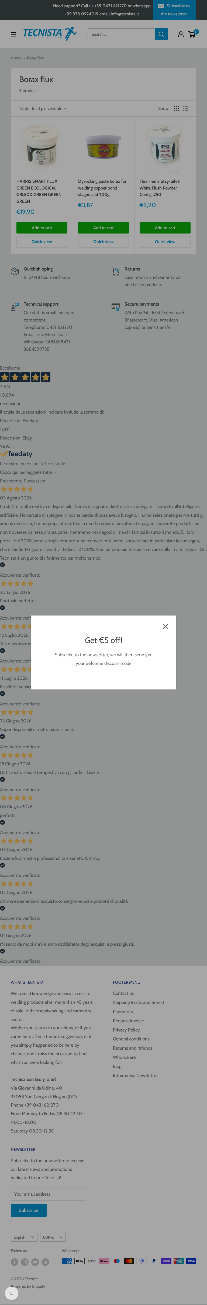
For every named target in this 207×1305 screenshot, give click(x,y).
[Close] (165, 626)
